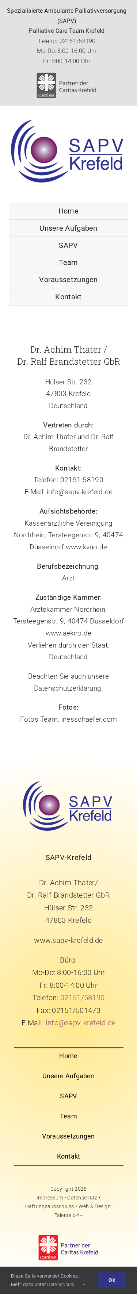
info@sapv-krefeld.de (81, 1022)
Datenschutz (82, 1198)
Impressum (50, 1198)
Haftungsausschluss (49, 1206)
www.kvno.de (86, 547)
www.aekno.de (68, 633)
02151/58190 (78, 41)
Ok (112, 1280)
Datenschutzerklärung (68, 688)
